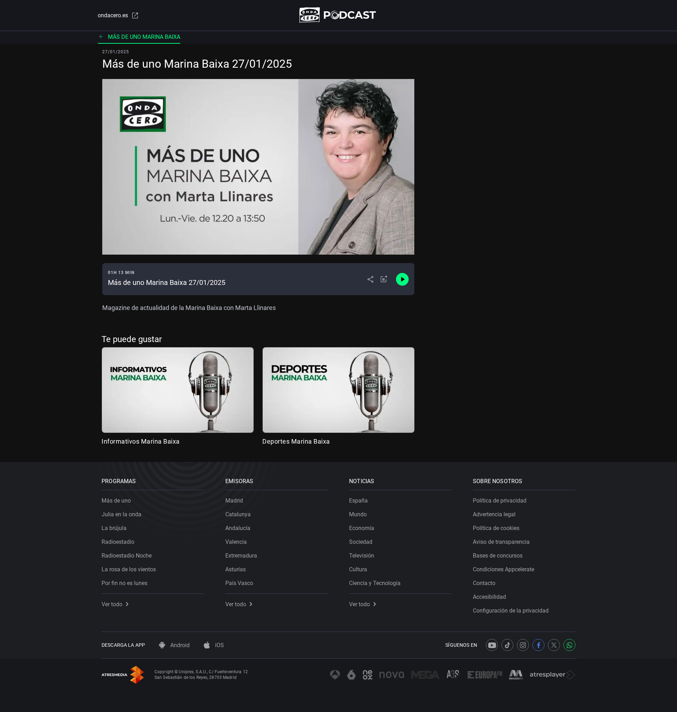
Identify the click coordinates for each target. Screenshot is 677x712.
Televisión (361, 555)
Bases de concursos (498, 555)
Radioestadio (118, 541)
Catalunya (238, 514)
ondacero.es (113, 15)
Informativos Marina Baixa (141, 441)
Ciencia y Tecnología (375, 583)
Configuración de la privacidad (511, 610)
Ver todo (112, 604)
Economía (361, 528)
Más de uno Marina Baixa (144, 37)
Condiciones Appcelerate (503, 569)
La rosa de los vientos (129, 569)
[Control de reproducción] (402, 279)
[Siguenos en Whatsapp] (569, 645)
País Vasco (239, 583)
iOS (219, 645)
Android (179, 645)
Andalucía (237, 528)
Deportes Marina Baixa (296, 441)
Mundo (358, 514)
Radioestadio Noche (127, 555)
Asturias (235, 569)
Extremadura (241, 555)
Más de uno (116, 500)
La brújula (114, 528)
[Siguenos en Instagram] (523, 645)
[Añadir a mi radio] (384, 279)
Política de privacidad (499, 500)
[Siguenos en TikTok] (507, 645)
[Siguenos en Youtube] (492, 645)
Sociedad (360, 541)
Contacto (484, 583)
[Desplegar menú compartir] (370, 279)
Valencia (236, 541)
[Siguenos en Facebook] (538, 645)
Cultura (358, 569)
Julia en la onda (121, 514)
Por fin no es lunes (124, 583)
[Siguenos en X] (554, 645)
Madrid (234, 500)
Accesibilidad (489, 597)
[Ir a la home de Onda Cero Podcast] (338, 15)
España (358, 500)
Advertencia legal (494, 514)
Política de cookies (496, 528)
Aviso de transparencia (501, 541)
